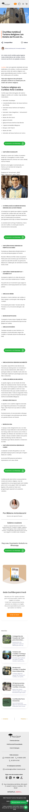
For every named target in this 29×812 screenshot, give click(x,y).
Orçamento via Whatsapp (12, 550)
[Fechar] (27, 801)
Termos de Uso (14, 740)
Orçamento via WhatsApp (12, 143)
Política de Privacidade (14, 744)
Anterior (5, 719)
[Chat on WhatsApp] (26, 807)
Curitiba (3, 67)
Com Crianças (14, 748)
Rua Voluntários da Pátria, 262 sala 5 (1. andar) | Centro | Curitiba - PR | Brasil (15, 786)
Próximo (23, 719)
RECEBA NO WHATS (14, 615)
